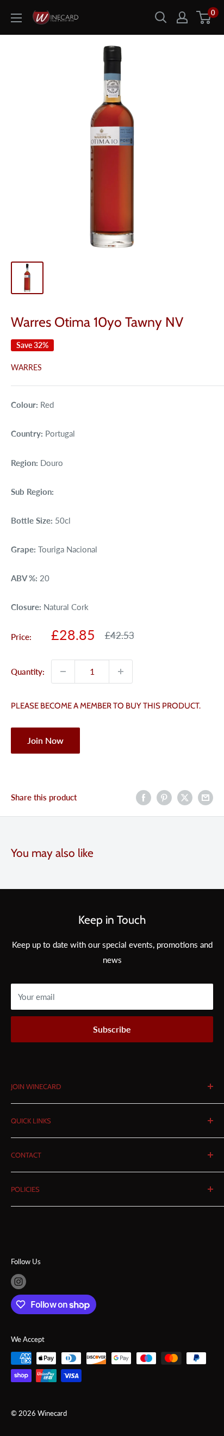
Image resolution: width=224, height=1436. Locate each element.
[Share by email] (205, 797)
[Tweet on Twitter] (184, 797)
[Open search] (161, 17)
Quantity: (28, 671)
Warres (26, 367)
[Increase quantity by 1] (120, 671)
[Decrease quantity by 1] (63, 671)
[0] (204, 17)
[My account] (182, 17)
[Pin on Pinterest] (164, 797)
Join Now (45, 740)
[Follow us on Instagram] (18, 1281)
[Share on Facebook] (143, 797)
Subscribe (112, 1029)
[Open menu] (16, 18)
